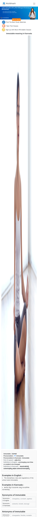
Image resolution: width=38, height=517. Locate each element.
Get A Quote (16, 19)
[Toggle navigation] (34, 3)
